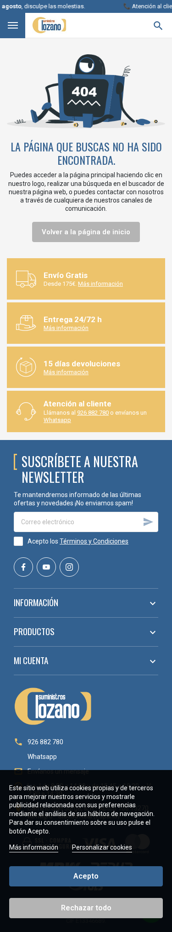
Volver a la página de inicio (86, 232)
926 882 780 (93, 412)
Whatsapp (57, 420)
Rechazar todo (86, 907)
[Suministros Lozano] (49, 25)
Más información (100, 283)
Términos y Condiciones (94, 541)
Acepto (86, 876)
